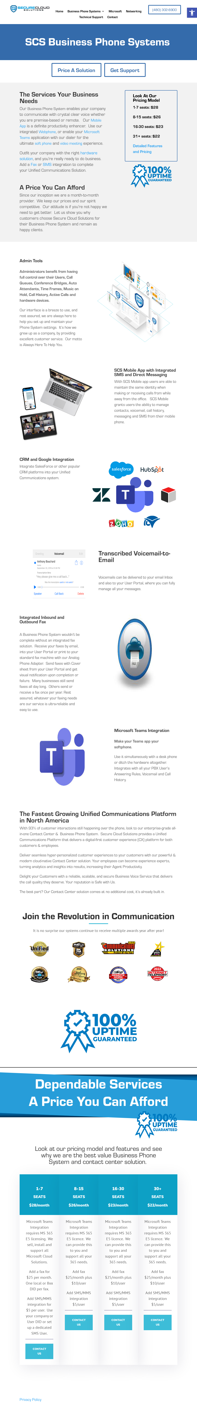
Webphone (47, 131)
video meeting (71, 143)
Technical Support (91, 17)
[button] (192, 13)
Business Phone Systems (84, 11)
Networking (133, 11)
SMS (47, 164)
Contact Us (39, 1351)
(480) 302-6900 (164, 9)
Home (59, 11)
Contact (112, 17)
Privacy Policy (30, 1399)
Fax (34, 164)
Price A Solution (76, 70)
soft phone (43, 143)
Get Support (124, 70)
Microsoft (115, 11)
